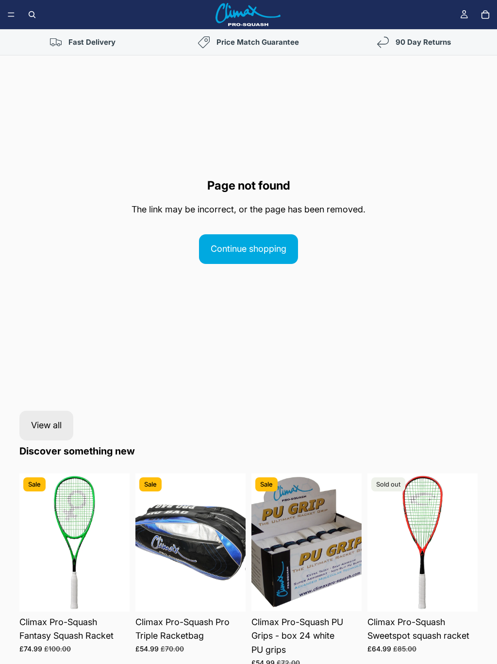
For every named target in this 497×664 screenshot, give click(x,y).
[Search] (32, 14)
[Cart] (485, 14)
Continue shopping (248, 249)
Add (122, 596)
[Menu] (11, 14)
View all (46, 425)
